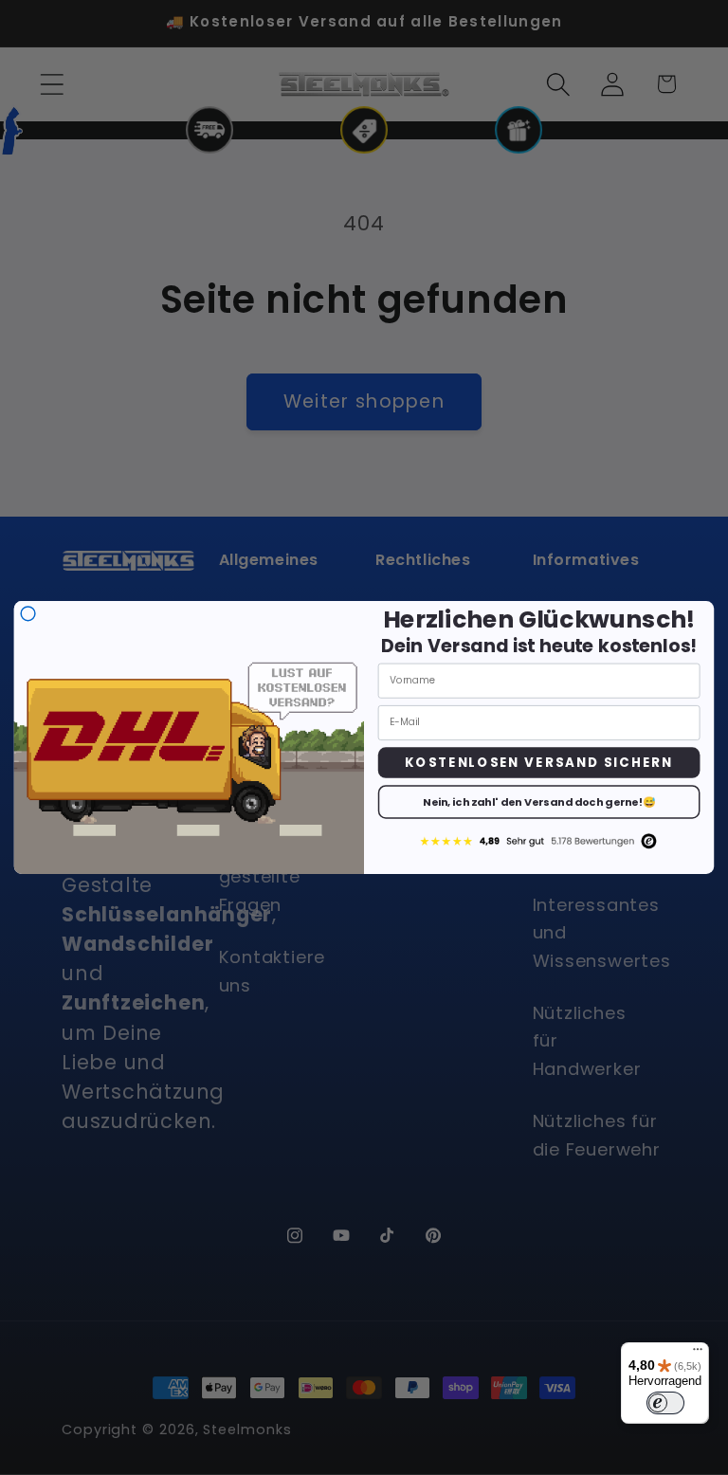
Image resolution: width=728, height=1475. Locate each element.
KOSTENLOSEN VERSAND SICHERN (539, 762)
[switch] (665, 1403)
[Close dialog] (28, 614)
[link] (538, 840)
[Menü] (697, 1353)
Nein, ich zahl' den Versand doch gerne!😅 (539, 802)
